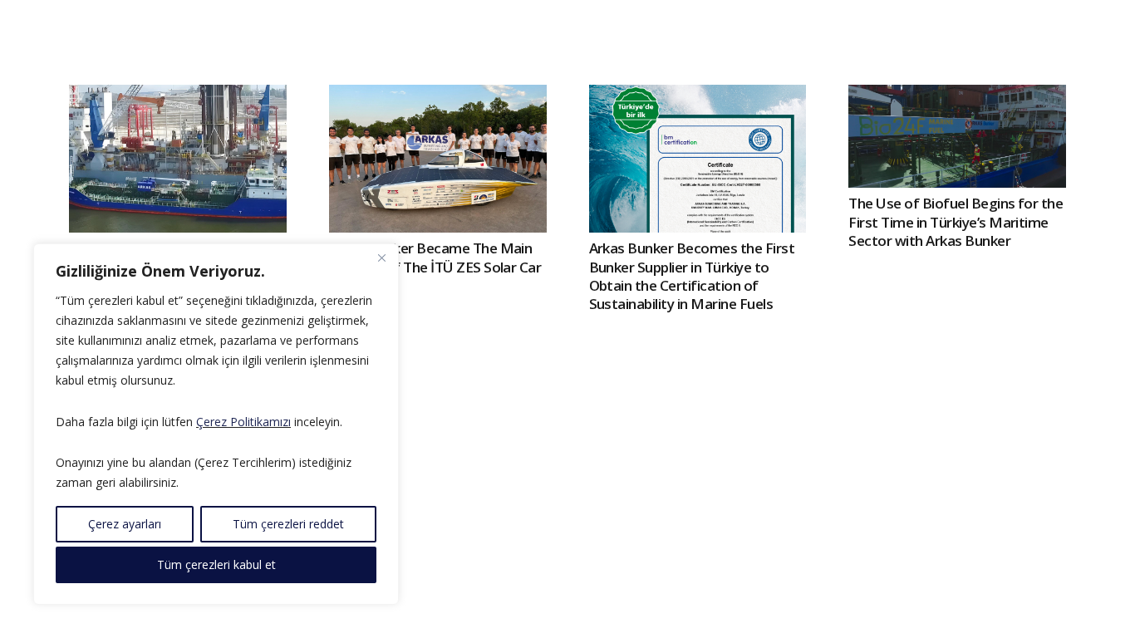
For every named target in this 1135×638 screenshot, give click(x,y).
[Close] (381, 257)
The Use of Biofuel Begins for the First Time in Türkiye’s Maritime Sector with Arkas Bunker (955, 221)
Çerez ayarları (124, 524)
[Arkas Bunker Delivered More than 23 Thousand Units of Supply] (178, 159)
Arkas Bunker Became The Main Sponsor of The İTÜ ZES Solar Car (435, 257)
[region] (216, 424)
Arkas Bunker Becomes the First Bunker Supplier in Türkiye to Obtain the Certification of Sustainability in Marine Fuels (692, 275)
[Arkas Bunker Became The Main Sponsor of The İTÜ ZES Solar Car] (438, 159)
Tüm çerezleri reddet (288, 524)
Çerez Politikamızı (243, 421)
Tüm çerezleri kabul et (216, 564)
